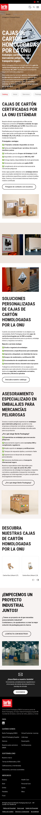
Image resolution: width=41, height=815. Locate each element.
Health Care (25, 780)
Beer (3, 784)
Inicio (15, 94)
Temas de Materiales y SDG (11, 762)
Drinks (4, 787)
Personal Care (26, 784)
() (36, 2)
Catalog (5, 94)
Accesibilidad (35, 811)
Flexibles (5, 791)
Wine (23, 791)
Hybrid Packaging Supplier (10, 737)
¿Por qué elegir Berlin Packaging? (18, 483)
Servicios (26, 94)
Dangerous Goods (18, 14)
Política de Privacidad (9, 808)
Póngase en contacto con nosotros (19, 187)
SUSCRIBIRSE (20, 692)
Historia (4, 741)
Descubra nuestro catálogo (15, 380)
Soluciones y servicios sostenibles (13, 769)
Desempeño (25, 741)
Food (3, 795)
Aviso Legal (20, 808)
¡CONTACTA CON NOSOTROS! (16, 634)
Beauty (4, 780)
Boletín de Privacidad (32, 808)
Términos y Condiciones (22, 811)
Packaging (29, 14)
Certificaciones (26, 745)
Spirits (23, 787)
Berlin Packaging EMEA (9, 733)
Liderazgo (24, 737)
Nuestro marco (7, 758)
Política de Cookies (7, 811)
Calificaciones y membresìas (11, 765)
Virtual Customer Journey (29, 733)
